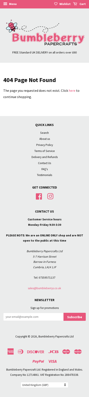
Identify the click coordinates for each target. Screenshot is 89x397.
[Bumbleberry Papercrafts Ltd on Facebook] (39, 196)
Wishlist (65, 4)
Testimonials (44, 175)
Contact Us (44, 163)
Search (44, 133)
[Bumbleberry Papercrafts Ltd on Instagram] (50, 196)
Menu (12, 4)
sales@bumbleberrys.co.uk (44, 288)
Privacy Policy (44, 145)
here (72, 90)
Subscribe (74, 317)
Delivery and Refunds (45, 157)
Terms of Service (44, 151)
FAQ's (44, 169)
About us (44, 139)
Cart (82, 4)
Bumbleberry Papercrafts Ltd (56, 336)
